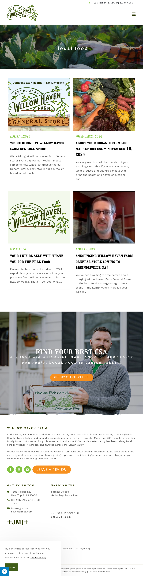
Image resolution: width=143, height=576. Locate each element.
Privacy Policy (83, 548)
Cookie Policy (38, 557)
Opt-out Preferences (99, 571)
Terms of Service (71, 571)
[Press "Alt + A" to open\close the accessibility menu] (4, 571)
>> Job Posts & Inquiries (65, 514)
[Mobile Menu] (134, 13)
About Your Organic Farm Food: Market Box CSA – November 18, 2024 (104, 148)
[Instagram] (19, 469)
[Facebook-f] (10, 469)
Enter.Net (100, 568)
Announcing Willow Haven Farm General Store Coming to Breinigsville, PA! (104, 261)
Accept (11, 566)
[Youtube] (27, 469)
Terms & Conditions (63, 548)
